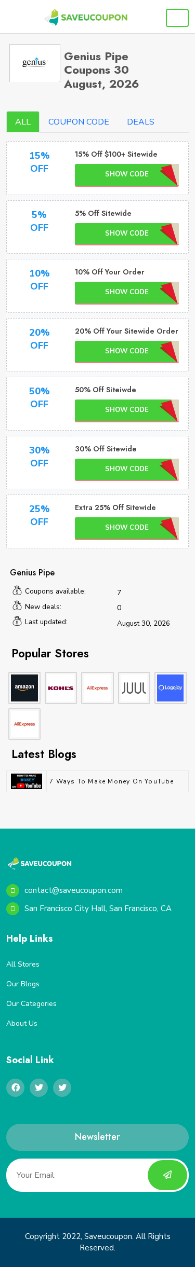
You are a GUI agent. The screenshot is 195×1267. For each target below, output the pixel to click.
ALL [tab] (23, 122)
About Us (21, 1023)
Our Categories (31, 1004)
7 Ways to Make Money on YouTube (111, 781)
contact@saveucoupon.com (73, 890)
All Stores (23, 964)
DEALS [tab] (140, 122)
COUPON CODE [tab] (78, 122)
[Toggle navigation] (177, 18)
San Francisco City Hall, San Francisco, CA (98, 908)
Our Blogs (23, 984)
